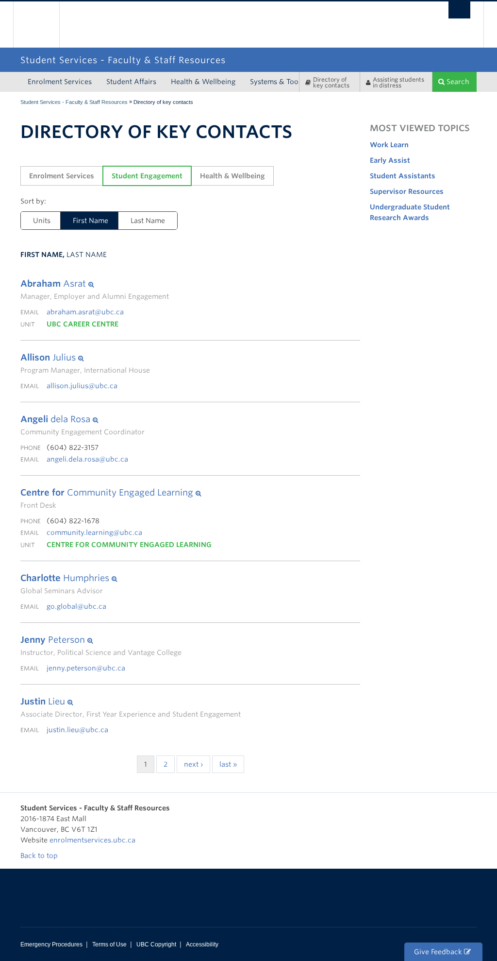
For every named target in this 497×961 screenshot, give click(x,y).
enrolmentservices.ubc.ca (92, 840)
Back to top (40, 855)
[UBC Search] (459, 9)
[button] (94, 283)
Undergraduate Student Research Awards (410, 212)
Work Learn (389, 145)
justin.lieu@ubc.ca (77, 730)
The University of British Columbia (43, 24)
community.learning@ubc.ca (94, 532)
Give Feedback (439, 952)
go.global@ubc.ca (76, 606)
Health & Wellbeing (203, 82)
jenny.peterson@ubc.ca (86, 668)
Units (41, 220)
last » (228, 764)
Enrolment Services (60, 82)
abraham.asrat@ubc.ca (85, 312)
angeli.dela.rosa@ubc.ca (87, 459)
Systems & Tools (277, 82)
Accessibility (202, 944)
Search (457, 82)
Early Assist (390, 160)
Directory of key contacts (331, 82)
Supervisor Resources (407, 191)
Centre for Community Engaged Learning (129, 545)
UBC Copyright (156, 944)
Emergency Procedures (51, 944)
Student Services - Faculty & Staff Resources (74, 102)
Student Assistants (402, 176)
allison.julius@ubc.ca (82, 386)
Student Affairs (131, 82)
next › (193, 764)
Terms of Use (109, 944)
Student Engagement (147, 176)
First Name (90, 220)
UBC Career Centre (82, 324)
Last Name (148, 220)
